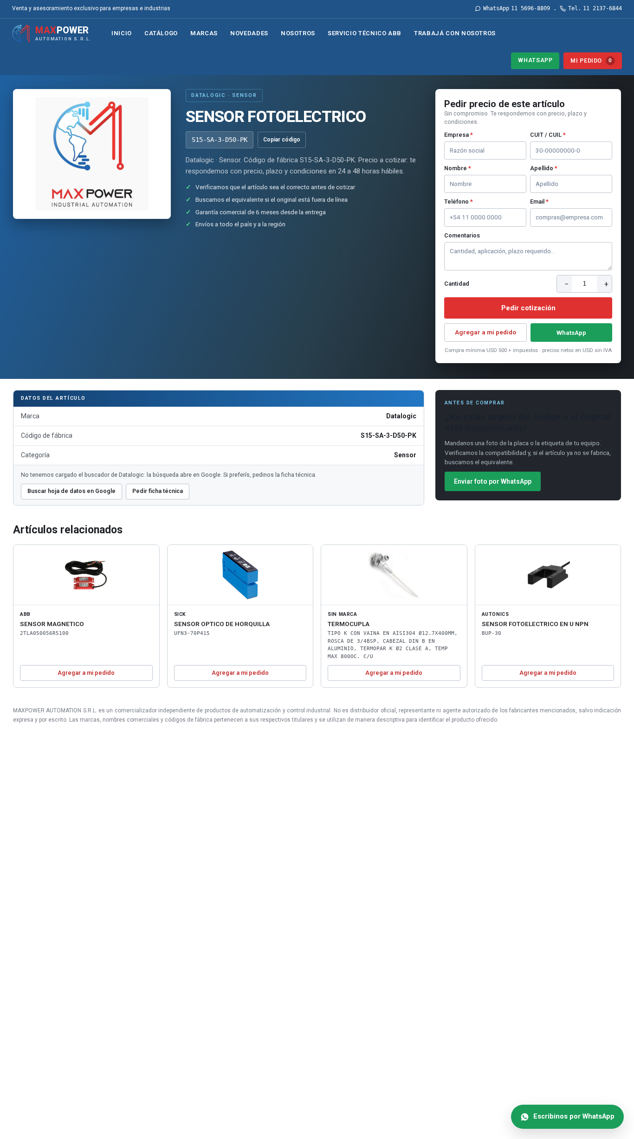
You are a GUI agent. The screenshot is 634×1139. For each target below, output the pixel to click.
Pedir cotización (528, 308)
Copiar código (281, 139)
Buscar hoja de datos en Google (71, 490)
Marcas (204, 33)
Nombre (457, 168)
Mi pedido (591, 60)
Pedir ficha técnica (157, 490)
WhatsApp (535, 60)
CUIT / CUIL (548, 134)
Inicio (121, 33)
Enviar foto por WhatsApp (492, 481)
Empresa (458, 134)
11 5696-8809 (516, 8)
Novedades (249, 33)
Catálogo (161, 33)
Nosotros (298, 33)
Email (539, 201)
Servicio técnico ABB (364, 33)
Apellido (543, 168)
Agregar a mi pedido (485, 332)
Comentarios (462, 235)
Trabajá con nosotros (455, 33)
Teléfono (458, 201)
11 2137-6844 (595, 8)
